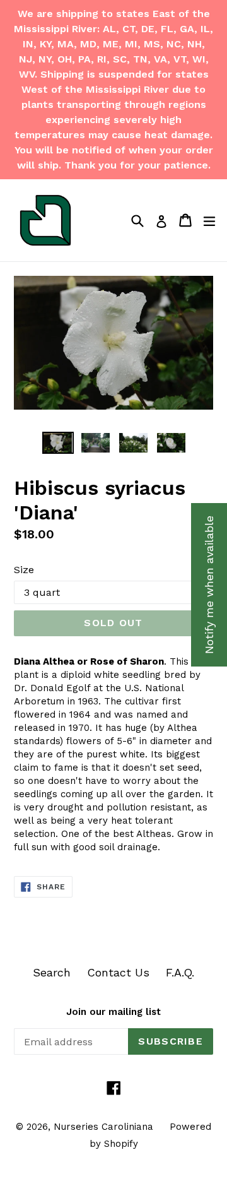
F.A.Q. (180, 972)
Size (24, 570)
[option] (58, 443)
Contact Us (118, 972)
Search (52, 972)
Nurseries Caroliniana (103, 1126)
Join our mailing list (113, 1011)
